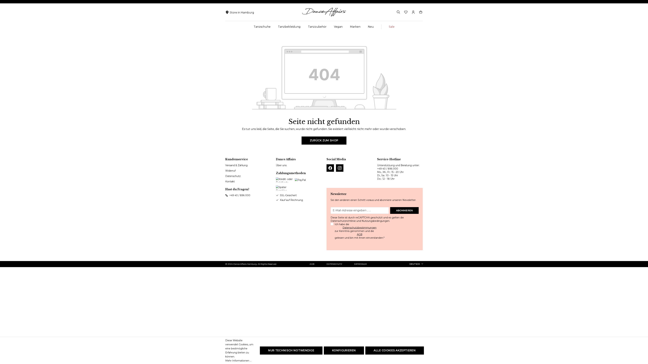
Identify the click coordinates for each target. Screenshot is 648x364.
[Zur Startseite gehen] (324, 12)
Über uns (281, 165)
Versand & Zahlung (236, 165)
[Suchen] (398, 12)
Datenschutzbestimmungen (359, 227)
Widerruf (230, 170)
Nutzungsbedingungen (375, 220)
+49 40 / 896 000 (239, 195)
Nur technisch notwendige (291, 350)
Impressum (360, 264)
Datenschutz (233, 176)
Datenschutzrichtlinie (343, 220)
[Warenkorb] (421, 12)
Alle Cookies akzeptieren (395, 350)
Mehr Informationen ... (238, 360)
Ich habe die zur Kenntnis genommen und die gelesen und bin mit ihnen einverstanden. (359, 231)
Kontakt (230, 181)
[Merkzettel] (406, 12)
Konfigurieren (344, 350)
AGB (359, 234)
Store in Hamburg (242, 12)
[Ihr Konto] (413, 12)
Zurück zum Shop (324, 140)
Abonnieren (404, 210)
